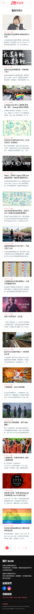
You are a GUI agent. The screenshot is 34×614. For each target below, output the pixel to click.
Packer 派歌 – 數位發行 (20, 597)
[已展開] (3, 3)
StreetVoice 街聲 (7, 597)
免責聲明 (5, 604)
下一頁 (25, 548)
